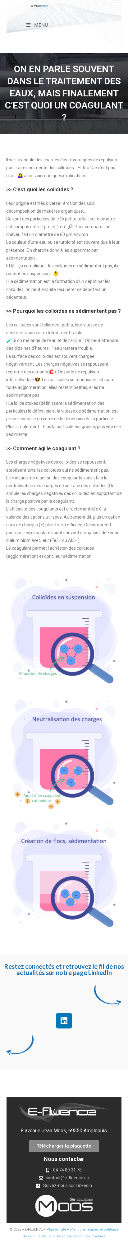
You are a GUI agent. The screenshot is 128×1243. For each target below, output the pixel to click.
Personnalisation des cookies (80, 1236)
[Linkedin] (64, 1020)
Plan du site (56, 1229)
